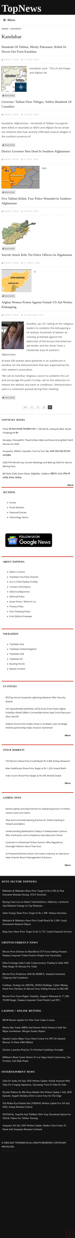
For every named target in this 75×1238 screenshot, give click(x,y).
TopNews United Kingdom (23, 649)
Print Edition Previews (20, 616)
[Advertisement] (37, 1191)
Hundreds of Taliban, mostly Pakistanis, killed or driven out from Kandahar (34, 49)
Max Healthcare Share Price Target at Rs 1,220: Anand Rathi (36, 768)
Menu (11, 20)
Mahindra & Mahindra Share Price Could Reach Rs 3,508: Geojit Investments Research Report (34, 922)
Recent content (17, 668)
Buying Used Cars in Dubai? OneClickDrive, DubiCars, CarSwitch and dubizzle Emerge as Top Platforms (35, 903)
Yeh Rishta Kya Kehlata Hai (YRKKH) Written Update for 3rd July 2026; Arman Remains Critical (36, 1105)
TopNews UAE (16, 653)
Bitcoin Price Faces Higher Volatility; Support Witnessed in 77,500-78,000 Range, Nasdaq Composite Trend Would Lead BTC (36, 998)
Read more (10, 95)
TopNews (21, 8)
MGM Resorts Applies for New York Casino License (28, 1020)
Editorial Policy (17, 596)
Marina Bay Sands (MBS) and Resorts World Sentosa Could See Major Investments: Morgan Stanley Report (34, 1029)
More (70, 485)
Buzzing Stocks (17, 663)
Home (5, 28)
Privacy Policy (16, 606)
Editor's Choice (17, 571)
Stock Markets (16, 507)
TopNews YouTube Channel (23, 576)
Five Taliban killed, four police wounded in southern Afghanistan (36, 201)
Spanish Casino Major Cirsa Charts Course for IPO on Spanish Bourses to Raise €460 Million (33, 1040)
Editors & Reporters (19, 591)
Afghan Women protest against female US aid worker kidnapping (37, 305)
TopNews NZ (16, 658)
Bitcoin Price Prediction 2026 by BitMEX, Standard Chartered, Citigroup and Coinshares (33, 976)
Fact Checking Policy (19, 611)
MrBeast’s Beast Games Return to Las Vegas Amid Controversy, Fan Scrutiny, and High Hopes (36, 1059)
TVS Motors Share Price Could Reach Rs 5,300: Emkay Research (38, 761)
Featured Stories (18, 512)
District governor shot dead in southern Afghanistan (36, 151)
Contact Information (20, 586)
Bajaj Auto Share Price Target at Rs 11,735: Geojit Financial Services (37, 931)
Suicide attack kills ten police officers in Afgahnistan (37, 255)
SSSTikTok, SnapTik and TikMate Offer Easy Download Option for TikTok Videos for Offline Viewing (36, 1116)
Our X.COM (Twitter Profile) (23, 581)
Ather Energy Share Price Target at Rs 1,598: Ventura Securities (34, 913)
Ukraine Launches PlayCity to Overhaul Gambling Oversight (32, 1049)
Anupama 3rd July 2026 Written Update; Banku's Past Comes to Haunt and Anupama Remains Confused (34, 1127)
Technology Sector (19, 517)
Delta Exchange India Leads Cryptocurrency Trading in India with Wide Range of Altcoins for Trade (35, 964)
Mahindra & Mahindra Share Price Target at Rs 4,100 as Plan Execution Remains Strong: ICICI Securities (33, 892)
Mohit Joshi (11, 60)
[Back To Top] (69, 1233)
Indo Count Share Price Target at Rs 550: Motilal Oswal (33, 775)
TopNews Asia (16, 644)
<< (25, 407)
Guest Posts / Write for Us (22, 601)
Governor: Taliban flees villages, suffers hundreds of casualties (37, 104)
